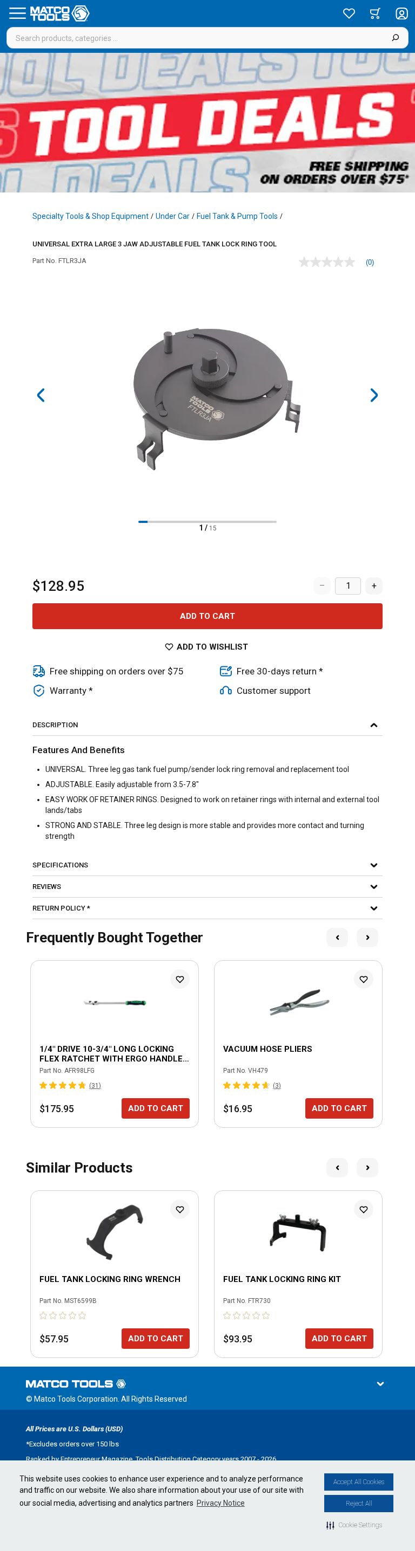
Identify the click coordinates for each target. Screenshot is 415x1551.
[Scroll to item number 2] (152, 522)
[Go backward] (41, 395)
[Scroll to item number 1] (143, 522)
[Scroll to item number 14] (262, 522)
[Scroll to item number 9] (217, 522)
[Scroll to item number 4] (170, 522)
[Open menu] (17, 13)
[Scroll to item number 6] (188, 522)
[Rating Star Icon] (43, 1085)
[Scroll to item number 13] (253, 522)
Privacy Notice (221, 1503)
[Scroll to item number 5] (179, 522)
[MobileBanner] (207, 122)
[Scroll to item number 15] (272, 522)
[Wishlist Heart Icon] (180, 979)
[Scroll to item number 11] (235, 522)
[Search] (395, 37)
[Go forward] (374, 395)
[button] (354, 1525)
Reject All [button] (359, 1503)
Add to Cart (207, 616)
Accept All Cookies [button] (358, 1482)
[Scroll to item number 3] (161, 522)
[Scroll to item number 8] (207, 522)
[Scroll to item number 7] (198, 522)
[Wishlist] (349, 13)
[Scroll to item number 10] (226, 522)
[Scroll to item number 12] (244, 522)
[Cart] (375, 13)
